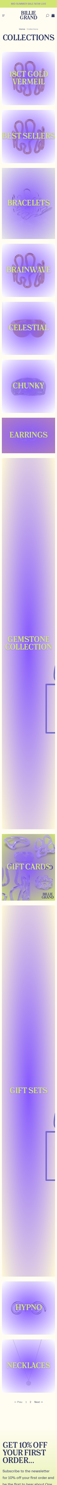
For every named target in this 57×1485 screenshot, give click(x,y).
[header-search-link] (47, 15)
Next (37, 1402)
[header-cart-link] (53, 15)
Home (22, 29)
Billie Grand (28, 15)
